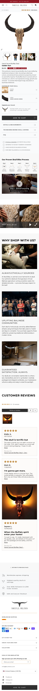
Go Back (6, 10)
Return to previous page (20, 567)
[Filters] (31, 410)
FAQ (4, 135)
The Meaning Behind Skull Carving (16, 130)
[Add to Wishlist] (35, 118)
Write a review (14, 410)
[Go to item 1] (7, 419)
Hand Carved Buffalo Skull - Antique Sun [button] (13, 547)
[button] (26, 10)
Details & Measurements (12, 125)
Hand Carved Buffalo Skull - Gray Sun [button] (15, 453)
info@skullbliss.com (8, 666)
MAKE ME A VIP (28, 662)
